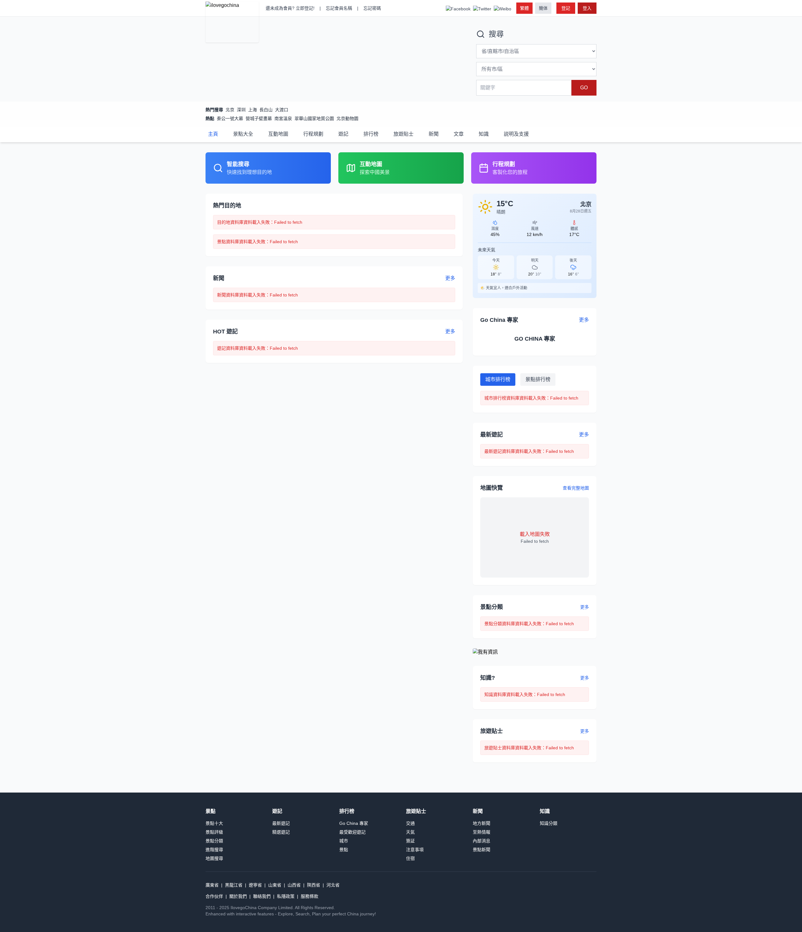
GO (584, 87)
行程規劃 (313, 134)
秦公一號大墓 (230, 118)
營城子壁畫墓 (259, 118)
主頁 (213, 134)
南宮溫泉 (283, 118)
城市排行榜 (497, 379)
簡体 (543, 8)
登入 (587, 8)
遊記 (343, 134)
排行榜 (370, 134)
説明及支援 (516, 134)
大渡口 (281, 109)
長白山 (266, 109)
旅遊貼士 (403, 134)
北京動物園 (347, 118)
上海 (252, 109)
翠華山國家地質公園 (314, 118)
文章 (459, 134)
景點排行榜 (537, 379)
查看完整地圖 (576, 487)
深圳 (241, 109)
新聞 (434, 134)
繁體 (524, 8)
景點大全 (243, 134)
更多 (584, 607)
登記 (565, 8)
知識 (484, 134)
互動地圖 (278, 134)
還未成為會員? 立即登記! (290, 8)
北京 (230, 109)
